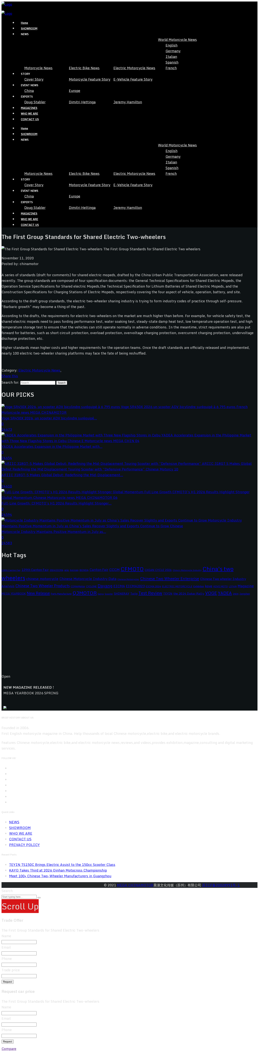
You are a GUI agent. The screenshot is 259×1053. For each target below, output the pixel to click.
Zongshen (244, 594)
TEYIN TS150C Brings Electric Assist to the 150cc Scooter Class (62, 864)
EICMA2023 (135, 586)
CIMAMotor (78, 586)
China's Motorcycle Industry (187, 570)
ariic (66, 570)
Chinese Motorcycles (128, 579)
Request (7, 981)
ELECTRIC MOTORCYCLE (177, 586)
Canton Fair (98, 569)
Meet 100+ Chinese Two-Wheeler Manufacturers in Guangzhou (60, 876)
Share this (10, 376)
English (171, 45)
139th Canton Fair (35, 569)
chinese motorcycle (42, 579)
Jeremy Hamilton (127, 102)
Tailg (133, 593)
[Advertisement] (115, 637)
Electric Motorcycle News (134, 68)
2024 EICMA (56, 570)
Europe (74, 90)
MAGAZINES (29, 108)
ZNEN (236, 594)
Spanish (172, 62)
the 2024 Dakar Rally (188, 593)
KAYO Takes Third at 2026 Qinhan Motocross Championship (58, 870)
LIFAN (233, 586)
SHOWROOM (29, 28)
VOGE (211, 592)
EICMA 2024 (153, 586)
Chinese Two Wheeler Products (42, 586)
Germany (173, 51)
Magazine (246, 586)
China (29, 90)
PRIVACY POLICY (24, 845)
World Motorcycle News (177, 39)
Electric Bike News (84, 68)
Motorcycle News (38, 68)
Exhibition (198, 586)
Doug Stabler (35, 102)
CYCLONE (91, 586)
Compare (9, 1048)
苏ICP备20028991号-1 (221, 885)
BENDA (84, 570)
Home (24, 23)
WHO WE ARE (29, 113)
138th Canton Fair (11, 570)
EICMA (119, 586)
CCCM (114, 569)
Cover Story (33, 79)
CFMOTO (132, 569)
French (171, 68)
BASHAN (74, 570)
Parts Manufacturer (61, 594)
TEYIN (167, 593)
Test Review (150, 592)
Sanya (101, 594)
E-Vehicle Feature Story (132, 79)
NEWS (14, 822)
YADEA (225, 592)
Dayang (105, 585)
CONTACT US (30, 119)
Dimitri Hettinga (82, 102)
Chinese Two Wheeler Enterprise (169, 578)
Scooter (109, 594)
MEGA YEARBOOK (14, 593)
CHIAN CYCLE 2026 (158, 570)
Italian (171, 56)
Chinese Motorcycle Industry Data (87, 579)
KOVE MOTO (220, 586)
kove (208, 586)
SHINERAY (121, 593)
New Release (38, 593)
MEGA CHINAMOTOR (135, 885)
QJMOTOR (85, 593)
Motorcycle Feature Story (89, 79)
